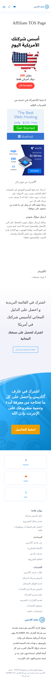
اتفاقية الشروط (35, 559)
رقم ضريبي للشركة (33, 594)
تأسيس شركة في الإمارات (30, 589)
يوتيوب (25, 481)
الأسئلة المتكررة (35, 548)
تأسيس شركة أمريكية (32, 578)
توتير (25, 497)
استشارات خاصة (34, 611)
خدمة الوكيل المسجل (32, 583)
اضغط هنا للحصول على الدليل (25, 349)
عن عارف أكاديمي (34, 542)
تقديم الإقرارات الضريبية (31, 600)
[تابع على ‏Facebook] (26, 460)
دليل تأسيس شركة (33, 515)
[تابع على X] (26, 492)
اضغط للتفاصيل (25, 429)
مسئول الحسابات (34, 605)
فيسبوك (25, 464)
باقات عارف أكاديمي (33, 572)
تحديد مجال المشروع (32, 521)
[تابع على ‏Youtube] (26, 476)
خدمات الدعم (36, 553)
